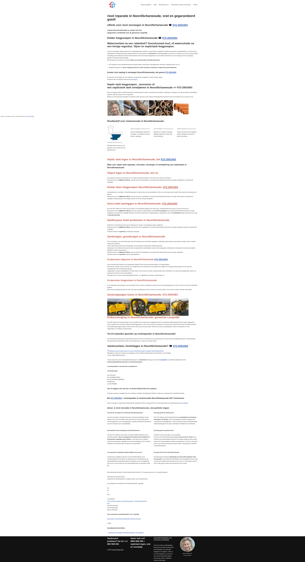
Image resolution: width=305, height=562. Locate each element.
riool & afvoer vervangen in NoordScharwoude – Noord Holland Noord (127, 501)
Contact (195, 4)
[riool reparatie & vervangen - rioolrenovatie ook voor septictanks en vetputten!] (112, 4)
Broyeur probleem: (146, 4)
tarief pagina (133, 79)
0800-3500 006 (136, 541)
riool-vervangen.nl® (117, 549)
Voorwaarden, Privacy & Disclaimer (181, 4)
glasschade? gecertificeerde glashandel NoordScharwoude (124, 518)
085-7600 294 (113, 544)
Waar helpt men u (164, 4)
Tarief (155, 4)
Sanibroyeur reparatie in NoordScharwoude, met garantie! (126, 532)
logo (108, 503)
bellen (123, 355)
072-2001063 (180, 25)
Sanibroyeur (112, 538)
